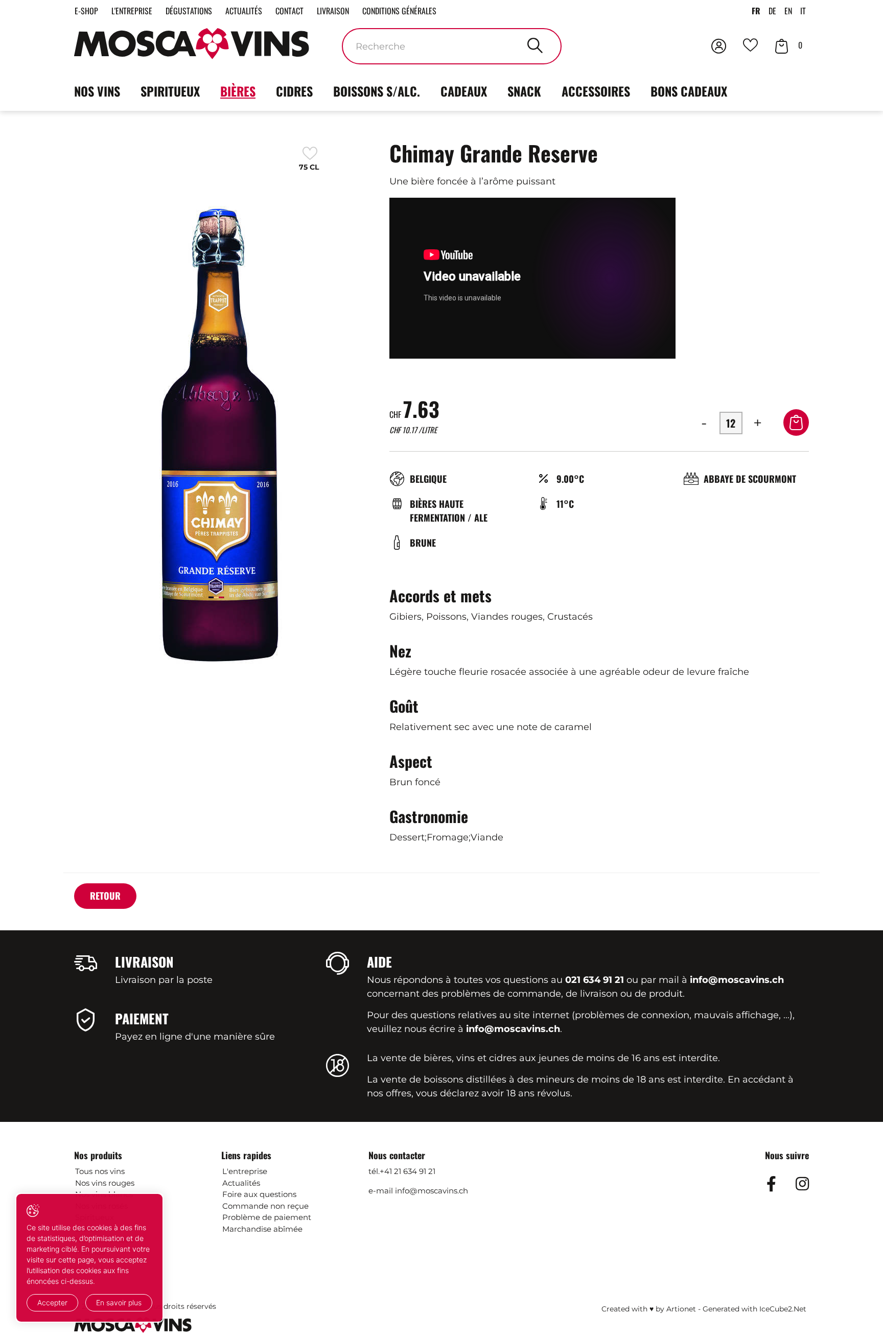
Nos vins (97, 91)
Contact (289, 11)
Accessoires (596, 91)
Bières (237, 91)
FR (756, 11)
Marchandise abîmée (262, 1229)
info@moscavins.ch (431, 1190)
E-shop (86, 11)
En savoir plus (119, 1302)
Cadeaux (463, 91)
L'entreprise (131, 11)
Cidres (294, 91)
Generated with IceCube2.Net (754, 1308)
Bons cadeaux (688, 91)
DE (772, 11)
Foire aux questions (259, 1194)
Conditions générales (399, 11)
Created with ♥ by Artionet (648, 1308)
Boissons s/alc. (376, 91)
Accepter (52, 1302)
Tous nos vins (100, 1171)
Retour (105, 895)
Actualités (243, 11)
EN (788, 11)
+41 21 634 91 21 (407, 1171)
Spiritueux (170, 91)
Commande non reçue (265, 1206)
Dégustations (189, 11)
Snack (524, 91)
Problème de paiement (266, 1217)
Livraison (333, 11)
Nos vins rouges (104, 1183)
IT (803, 11)
